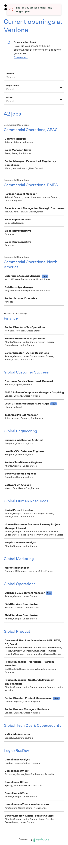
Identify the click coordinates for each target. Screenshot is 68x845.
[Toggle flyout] (61, 88)
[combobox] (6, 89)
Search (10, 73)
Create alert (21, 57)
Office (9, 97)
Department (12, 85)
